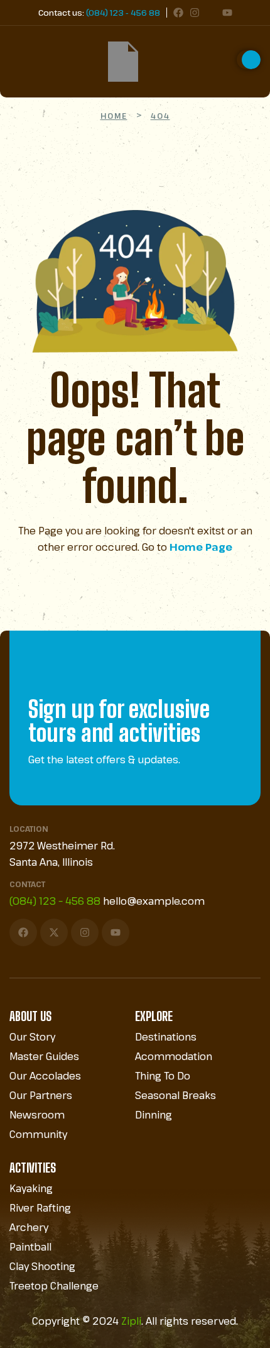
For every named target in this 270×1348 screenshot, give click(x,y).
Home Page (201, 547)
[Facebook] (178, 13)
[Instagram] (195, 13)
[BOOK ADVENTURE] (249, 59)
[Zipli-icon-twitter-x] (211, 13)
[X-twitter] (54, 932)
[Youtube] (227, 13)
